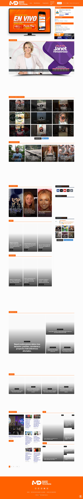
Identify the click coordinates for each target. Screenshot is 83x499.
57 (17, 466)
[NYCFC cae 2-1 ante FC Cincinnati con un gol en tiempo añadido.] (50, 385)
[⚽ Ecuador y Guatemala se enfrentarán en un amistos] (65, 229)
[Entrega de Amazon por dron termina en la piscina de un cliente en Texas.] (67, 344)
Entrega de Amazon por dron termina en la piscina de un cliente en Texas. (67, 350)
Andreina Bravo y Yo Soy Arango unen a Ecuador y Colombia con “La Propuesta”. (30, 245)
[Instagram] (68, 190)
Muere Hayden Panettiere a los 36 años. (45, 212)
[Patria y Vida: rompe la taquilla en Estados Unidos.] (69, 434)
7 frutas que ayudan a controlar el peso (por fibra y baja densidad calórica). (68, 450)
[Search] (71, 3)
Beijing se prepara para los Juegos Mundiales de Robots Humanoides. (15, 281)
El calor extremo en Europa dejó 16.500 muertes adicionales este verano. (50, 459)
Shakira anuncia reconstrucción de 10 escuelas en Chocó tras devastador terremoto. (29, 211)
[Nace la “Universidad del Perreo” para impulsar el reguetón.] (45, 237)
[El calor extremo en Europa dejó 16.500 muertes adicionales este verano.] (53, 453)
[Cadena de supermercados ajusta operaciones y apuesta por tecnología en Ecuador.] (28, 450)
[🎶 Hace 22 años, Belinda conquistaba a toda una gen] (58, 235)
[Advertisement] (41, 85)
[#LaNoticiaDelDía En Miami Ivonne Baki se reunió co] (58, 229)
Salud (44, 446)
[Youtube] (64, 190)
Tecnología (12, 284)
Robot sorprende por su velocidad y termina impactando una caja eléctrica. (29, 280)
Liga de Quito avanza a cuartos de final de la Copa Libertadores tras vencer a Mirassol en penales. (33, 390)
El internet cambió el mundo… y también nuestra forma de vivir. (44, 281)
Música (66, 154)
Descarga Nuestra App (52, 3)
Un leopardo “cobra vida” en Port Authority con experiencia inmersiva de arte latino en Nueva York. (37, 423)
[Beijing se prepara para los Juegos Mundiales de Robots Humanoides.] (16, 272)
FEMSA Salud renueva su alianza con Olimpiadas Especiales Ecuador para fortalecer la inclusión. (28, 423)
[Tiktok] (71, 190)
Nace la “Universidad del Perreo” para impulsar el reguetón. (44, 246)
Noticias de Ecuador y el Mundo (38, 492)
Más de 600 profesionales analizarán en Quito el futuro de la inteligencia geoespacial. (16, 436)
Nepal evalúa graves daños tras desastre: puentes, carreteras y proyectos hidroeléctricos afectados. (33, 158)
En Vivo (59, 3)
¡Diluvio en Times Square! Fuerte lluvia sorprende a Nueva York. (53, 350)
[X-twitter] (61, 190)
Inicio (31, 3)
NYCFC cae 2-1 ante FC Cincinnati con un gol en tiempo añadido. (49, 391)
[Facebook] (58, 190)
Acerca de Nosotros (51, 492)
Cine (62, 415)
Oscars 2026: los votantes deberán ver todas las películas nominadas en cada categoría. (68, 424)
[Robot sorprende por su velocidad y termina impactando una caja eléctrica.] (30, 272)
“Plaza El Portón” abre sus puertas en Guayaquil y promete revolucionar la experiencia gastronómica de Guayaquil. (37, 457)
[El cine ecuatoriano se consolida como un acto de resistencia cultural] (53, 428)
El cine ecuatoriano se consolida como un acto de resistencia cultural (51, 439)
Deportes (16, 156)
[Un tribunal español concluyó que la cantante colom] (71, 229)
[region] (41, 59)
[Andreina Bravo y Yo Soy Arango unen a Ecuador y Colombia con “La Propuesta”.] (30, 237)
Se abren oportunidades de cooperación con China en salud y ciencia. (37, 439)
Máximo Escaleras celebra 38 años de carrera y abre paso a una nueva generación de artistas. (66, 158)
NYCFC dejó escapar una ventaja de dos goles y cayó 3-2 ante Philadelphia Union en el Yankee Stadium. (66, 390)
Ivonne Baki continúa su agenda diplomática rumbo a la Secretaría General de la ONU (49, 158)
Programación (45, 3)
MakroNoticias (37, 3)
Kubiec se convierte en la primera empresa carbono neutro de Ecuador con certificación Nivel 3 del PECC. (28, 440)
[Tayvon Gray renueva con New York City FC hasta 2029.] (17, 153)
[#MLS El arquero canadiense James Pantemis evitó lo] (65, 235)
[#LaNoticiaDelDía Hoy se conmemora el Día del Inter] (71, 235)
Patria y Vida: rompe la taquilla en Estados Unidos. (68, 438)
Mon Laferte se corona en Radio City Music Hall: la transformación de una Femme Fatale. (16, 211)
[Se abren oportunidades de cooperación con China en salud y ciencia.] (37, 433)
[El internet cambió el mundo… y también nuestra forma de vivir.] (45, 272)
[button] (10, 58)
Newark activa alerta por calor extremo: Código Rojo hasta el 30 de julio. (69, 458)
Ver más (11, 440)
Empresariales (11, 434)
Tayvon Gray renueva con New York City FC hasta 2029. (17, 159)
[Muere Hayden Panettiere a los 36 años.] (45, 203)
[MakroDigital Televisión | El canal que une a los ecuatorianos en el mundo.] (18, 3)
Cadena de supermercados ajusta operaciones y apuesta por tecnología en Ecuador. (28, 456)
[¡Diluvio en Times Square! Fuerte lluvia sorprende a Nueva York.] (53, 344)
